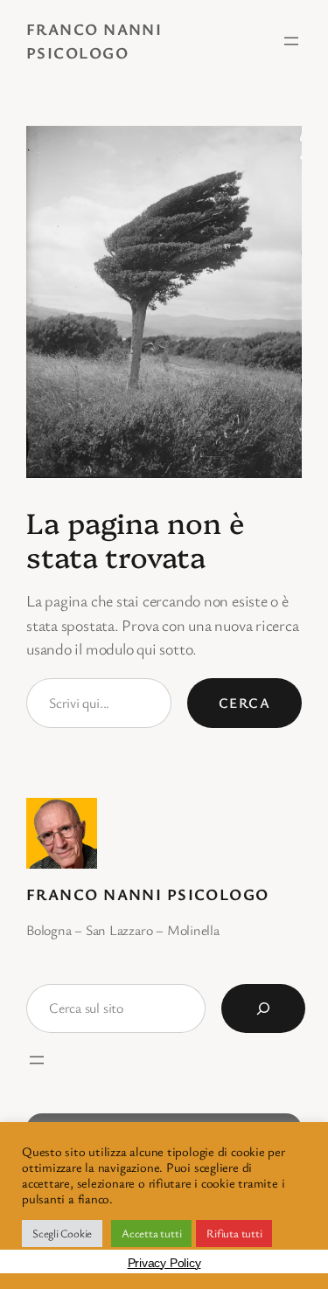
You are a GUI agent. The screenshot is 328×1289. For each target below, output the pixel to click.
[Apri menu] (291, 41)
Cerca (244, 702)
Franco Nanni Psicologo (147, 894)
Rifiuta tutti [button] (234, 1233)
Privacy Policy (164, 1263)
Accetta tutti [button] (151, 1233)
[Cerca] (263, 1008)
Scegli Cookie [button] (62, 1233)
